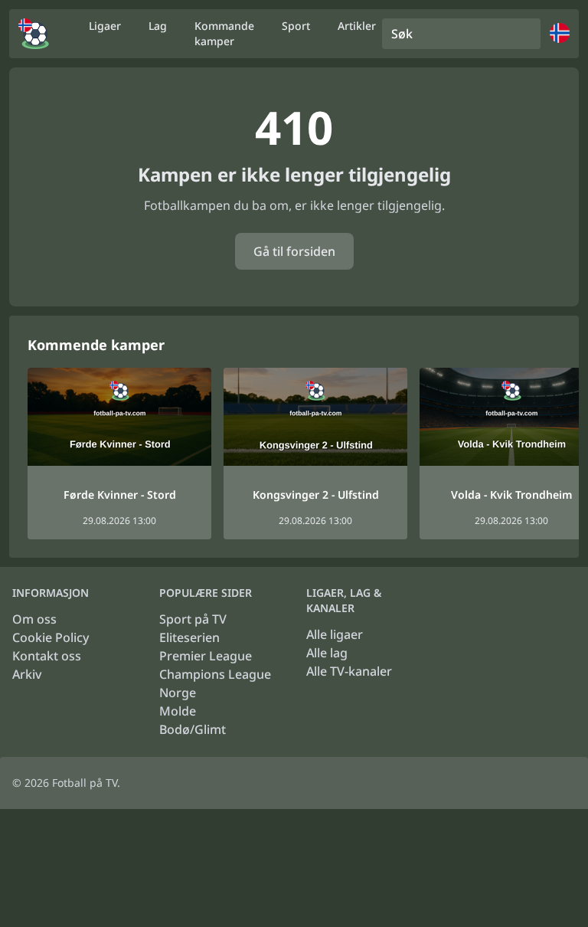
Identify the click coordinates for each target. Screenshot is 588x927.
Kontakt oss (46, 655)
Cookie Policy (50, 637)
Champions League (215, 674)
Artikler (357, 25)
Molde (177, 711)
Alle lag (327, 652)
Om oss (34, 619)
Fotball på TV (84, 782)
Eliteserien (189, 637)
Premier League (205, 655)
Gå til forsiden (294, 251)
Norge (177, 692)
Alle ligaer (334, 634)
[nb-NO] (33, 33)
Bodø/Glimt (192, 729)
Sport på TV (193, 619)
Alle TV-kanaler (349, 671)
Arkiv (26, 674)
